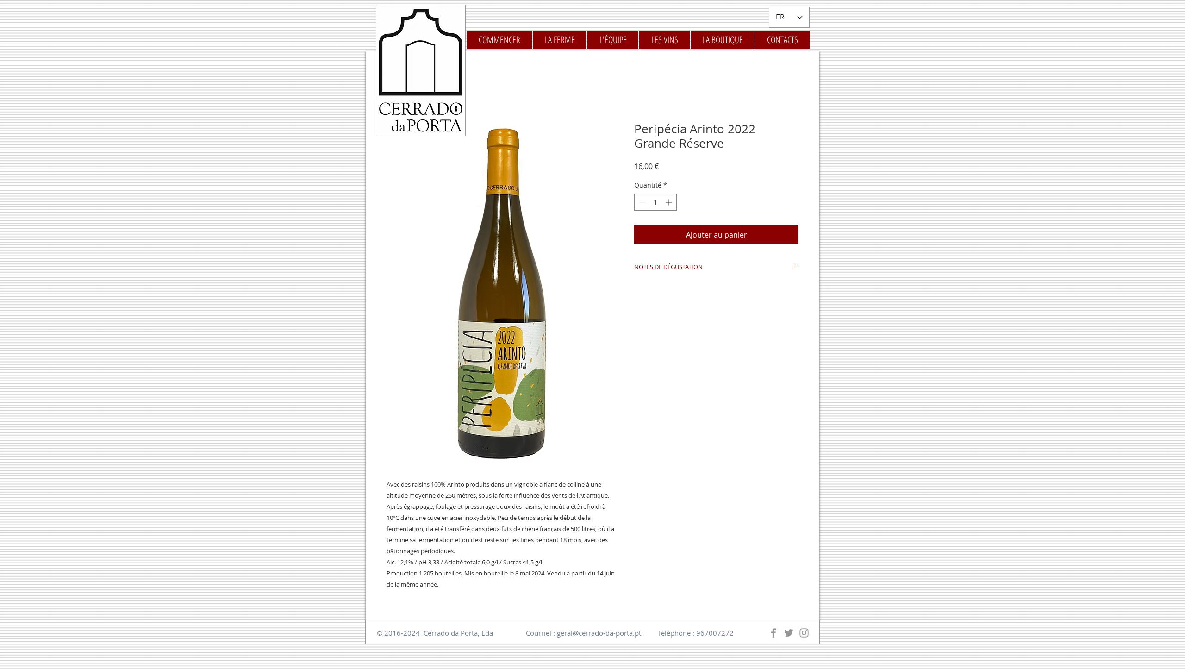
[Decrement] (641, 202)
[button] (664, 40)
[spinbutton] (655, 202)
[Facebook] (773, 633)
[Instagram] (804, 633)
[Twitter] (789, 633)
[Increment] (669, 202)
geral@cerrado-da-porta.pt (599, 633)
